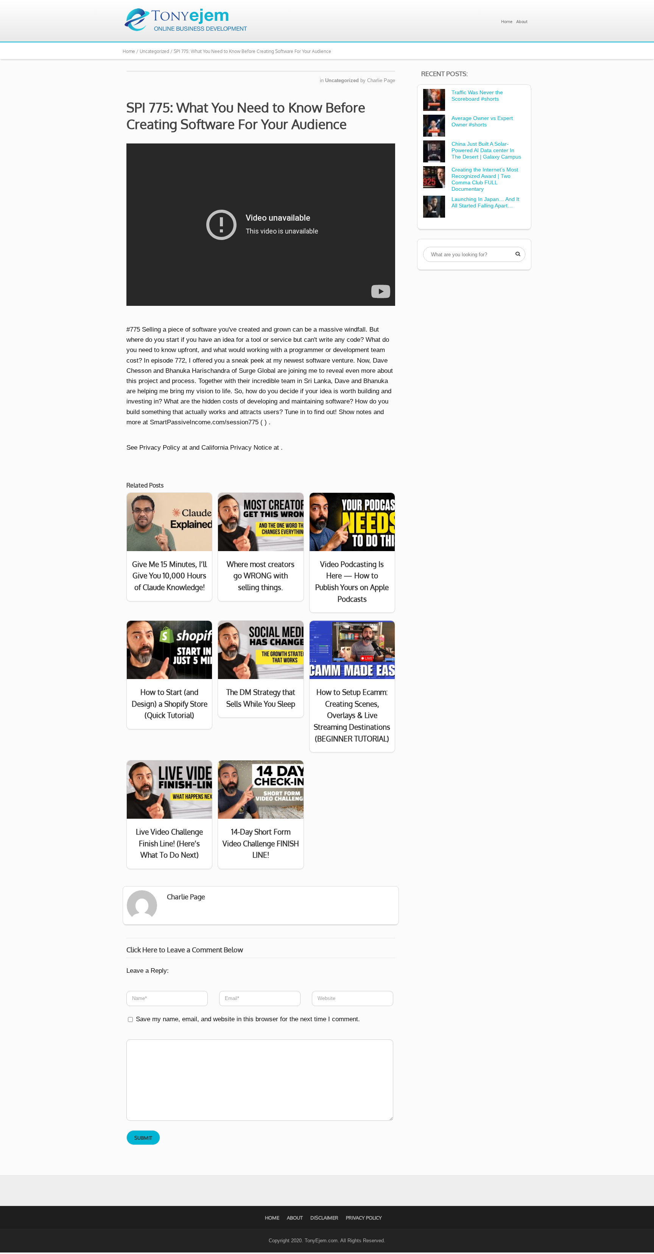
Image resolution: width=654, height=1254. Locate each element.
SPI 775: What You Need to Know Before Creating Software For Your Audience (245, 115)
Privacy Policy (364, 1218)
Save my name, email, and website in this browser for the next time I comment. (248, 1019)
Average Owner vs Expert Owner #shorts (482, 121)
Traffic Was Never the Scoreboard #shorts (477, 95)
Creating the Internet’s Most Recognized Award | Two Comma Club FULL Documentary (485, 179)
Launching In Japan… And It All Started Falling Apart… (485, 202)
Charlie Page (381, 80)
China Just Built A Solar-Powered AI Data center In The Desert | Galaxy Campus (486, 150)
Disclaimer (324, 1218)
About (522, 21)
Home (506, 21)
